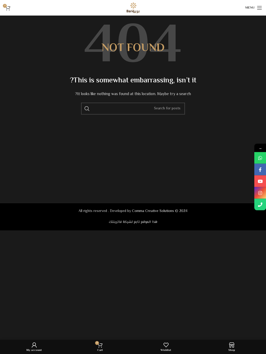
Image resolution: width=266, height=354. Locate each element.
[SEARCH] (87, 109)
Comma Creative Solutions (153, 211)
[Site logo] (133, 8)
